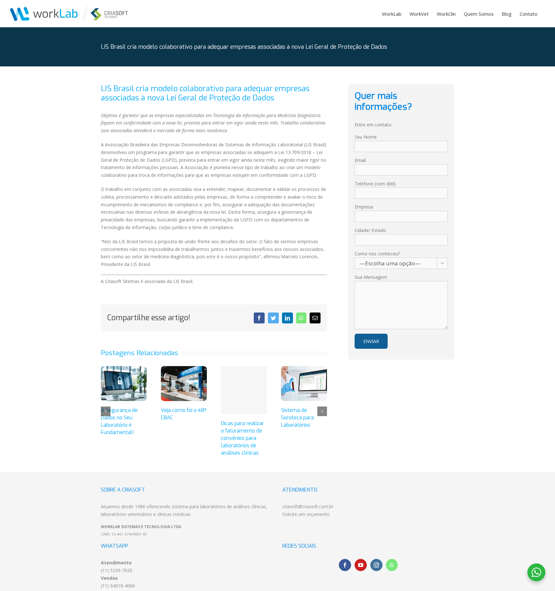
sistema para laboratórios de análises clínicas (219, 506)
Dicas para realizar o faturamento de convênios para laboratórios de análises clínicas (242, 438)
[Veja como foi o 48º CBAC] (184, 383)
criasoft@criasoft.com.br (307, 506)
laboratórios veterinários (126, 514)
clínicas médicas (173, 514)
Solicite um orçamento (306, 514)
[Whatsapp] (392, 565)
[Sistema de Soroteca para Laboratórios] (304, 383)
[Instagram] (376, 565)
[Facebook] (345, 565)
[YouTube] (361, 565)
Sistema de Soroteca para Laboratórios (297, 417)
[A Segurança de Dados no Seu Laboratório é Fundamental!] (124, 383)
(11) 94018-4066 (118, 586)
